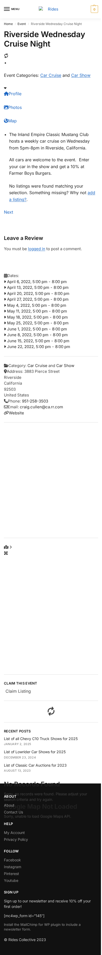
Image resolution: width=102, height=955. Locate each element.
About (9, 805)
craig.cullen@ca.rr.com (41, 406)
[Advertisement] (51, 480)
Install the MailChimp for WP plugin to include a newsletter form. (42, 926)
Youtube (11, 880)
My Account (14, 832)
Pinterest (11, 873)
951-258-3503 (35, 401)
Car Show (80, 75)
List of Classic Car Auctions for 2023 (35, 765)
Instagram (12, 866)
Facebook (12, 860)
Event (22, 24)
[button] (93, 9)
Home (8, 24)
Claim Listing (18, 691)
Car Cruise (50, 75)
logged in (36, 248)
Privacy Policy (16, 839)
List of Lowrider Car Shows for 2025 (35, 752)
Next (8, 212)
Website (16, 412)
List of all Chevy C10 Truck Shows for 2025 (41, 738)
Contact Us (13, 812)
